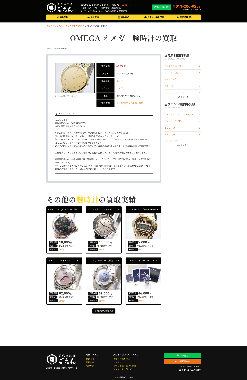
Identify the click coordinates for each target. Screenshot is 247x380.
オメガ (119, 88)
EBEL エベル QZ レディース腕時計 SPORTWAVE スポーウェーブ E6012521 (65, 209)
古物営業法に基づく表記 (124, 365)
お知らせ (117, 362)
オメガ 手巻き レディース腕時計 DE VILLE (104, 209)
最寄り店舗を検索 (121, 359)
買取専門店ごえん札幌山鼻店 (129, 103)
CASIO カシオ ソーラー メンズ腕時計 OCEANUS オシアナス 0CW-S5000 (144, 260)
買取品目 (90, 359)
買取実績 (90, 362)
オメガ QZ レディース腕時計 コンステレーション (65, 260)
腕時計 (119, 81)
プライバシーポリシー (123, 369)
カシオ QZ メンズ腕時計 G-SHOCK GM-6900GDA (144, 209)
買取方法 (90, 365)
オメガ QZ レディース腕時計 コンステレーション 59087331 (104, 260)
